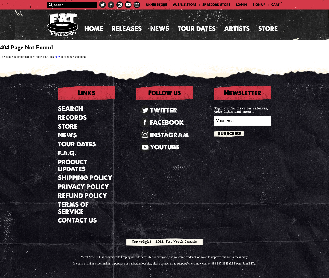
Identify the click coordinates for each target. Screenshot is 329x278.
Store (268, 28)
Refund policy (82, 196)
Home (93, 28)
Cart (275, 4)
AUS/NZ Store (184, 4)
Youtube (165, 147)
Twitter (163, 110)
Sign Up (259, 4)
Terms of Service (73, 208)
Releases (127, 28)
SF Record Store (216, 4)
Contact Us (77, 220)
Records (72, 117)
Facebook (167, 122)
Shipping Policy (85, 178)
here (57, 56)
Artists (237, 28)
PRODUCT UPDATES (72, 165)
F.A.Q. (67, 153)
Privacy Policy (83, 187)
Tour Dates (197, 28)
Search (70, 108)
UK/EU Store (156, 4)
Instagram (169, 135)
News (159, 28)
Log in (241, 4)
